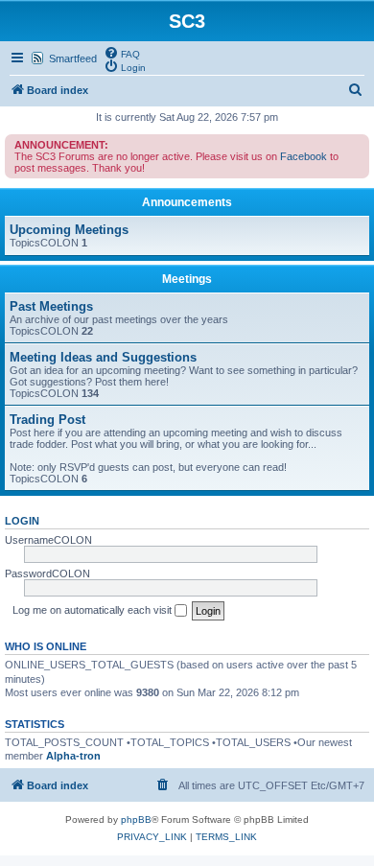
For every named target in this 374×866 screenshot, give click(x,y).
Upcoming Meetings (69, 229)
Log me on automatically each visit (93, 610)
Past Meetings (51, 306)
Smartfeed (73, 58)
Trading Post (47, 419)
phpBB (136, 819)
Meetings (187, 279)
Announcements (187, 202)
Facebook (303, 156)
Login (22, 521)
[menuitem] (122, 52)
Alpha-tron (73, 755)
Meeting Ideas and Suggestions (103, 357)
